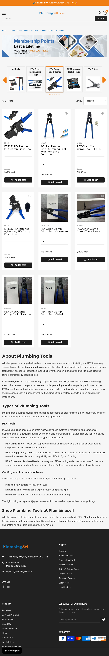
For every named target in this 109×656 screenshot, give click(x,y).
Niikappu (7, 308)
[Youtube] (8, 586)
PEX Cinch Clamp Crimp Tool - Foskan (89, 230)
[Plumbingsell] (52, 13)
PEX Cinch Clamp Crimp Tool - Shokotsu (54, 230)
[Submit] (103, 619)
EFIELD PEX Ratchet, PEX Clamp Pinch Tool (18, 147)
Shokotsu (45, 226)
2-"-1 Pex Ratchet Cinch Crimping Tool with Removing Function (53, 150)
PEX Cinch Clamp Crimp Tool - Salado (52, 313)
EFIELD (7, 143)
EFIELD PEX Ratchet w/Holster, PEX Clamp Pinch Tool (17, 231)
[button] (50, 94)
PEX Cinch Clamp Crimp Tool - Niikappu (17, 313)
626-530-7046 (12, 562)
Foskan (80, 226)
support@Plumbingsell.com (19, 571)
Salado (44, 308)
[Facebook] (3, 586)
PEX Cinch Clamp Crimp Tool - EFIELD (89, 147)
